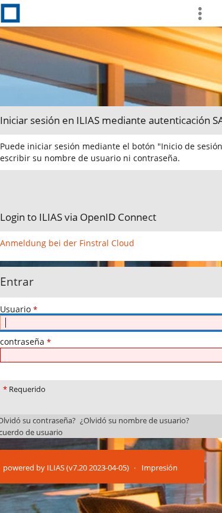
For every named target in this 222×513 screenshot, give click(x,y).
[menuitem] (205, 13)
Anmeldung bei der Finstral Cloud (67, 243)
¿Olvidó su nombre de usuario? (134, 421)
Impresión (159, 468)
